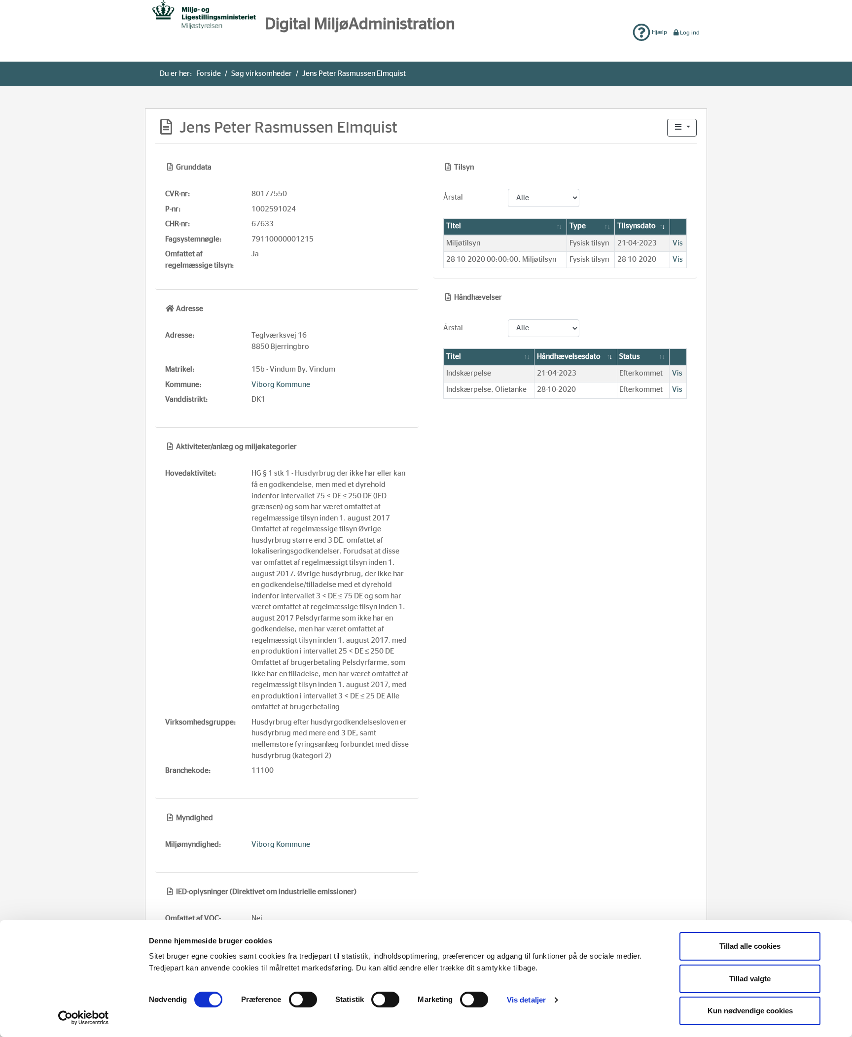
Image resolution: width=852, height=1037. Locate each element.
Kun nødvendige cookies (750, 1010)
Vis (678, 243)
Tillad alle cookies (750, 946)
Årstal (453, 197)
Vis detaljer (526, 1000)
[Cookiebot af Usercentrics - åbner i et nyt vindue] (83, 1017)
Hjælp (658, 32)
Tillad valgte (750, 978)
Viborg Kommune (280, 384)
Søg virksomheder (261, 73)
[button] (682, 128)
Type (577, 226)
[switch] (303, 999)
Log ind (690, 32)
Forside (208, 73)
